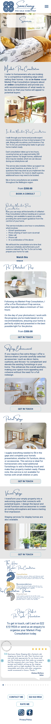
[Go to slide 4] (10, 684)
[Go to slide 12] (29, 684)
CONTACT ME (16, 697)
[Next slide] (48, 660)
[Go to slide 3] (7, 684)
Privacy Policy (25, 720)
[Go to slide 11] (26, 684)
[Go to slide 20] (47, 684)
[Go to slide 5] (12, 684)
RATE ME (25, 704)
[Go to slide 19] (45, 684)
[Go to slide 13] (31, 684)
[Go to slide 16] (38, 684)
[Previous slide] (2, 660)
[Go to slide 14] (33, 684)
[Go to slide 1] (3, 684)
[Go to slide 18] (43, 684)
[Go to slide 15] (36, 684)
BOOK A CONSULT (25, 194)
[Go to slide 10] (24, 684)
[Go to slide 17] (40, 684)
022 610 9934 (35, 697)
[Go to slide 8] (19, 684)
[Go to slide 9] (21, 684)
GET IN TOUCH (25, 337)
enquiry (37, 626)
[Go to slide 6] (14, 684)
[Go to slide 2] (5, 684)
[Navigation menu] (46, 6)
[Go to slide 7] (17, 684)
